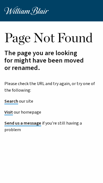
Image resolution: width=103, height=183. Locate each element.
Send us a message (22, 123)
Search (11, 101)
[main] (51, 113)
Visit (8, 112)
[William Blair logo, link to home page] (26, 10)
